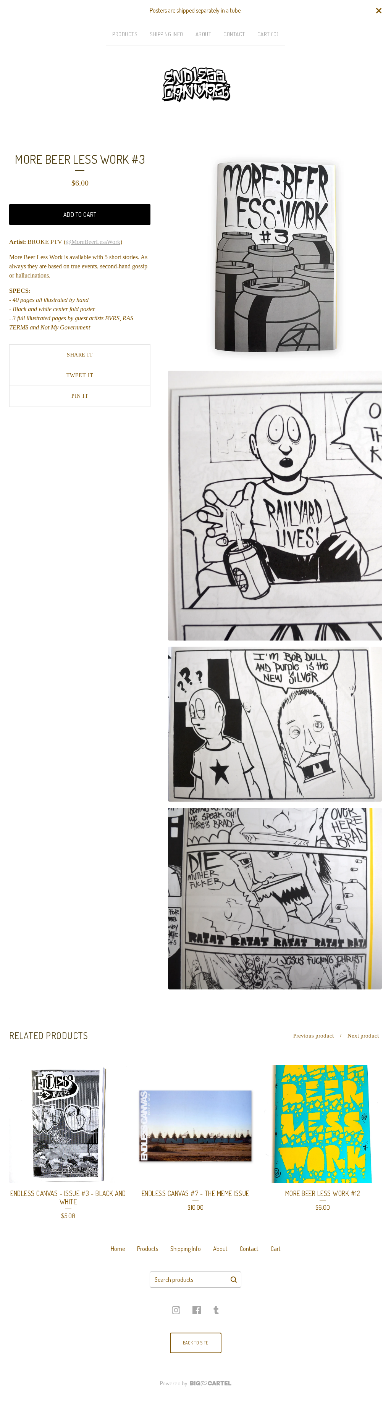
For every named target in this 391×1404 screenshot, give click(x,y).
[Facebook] (196, 1310)
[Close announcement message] (379, 11)
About (204, 34)
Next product (363, 1036)
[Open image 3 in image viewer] (275, 724)
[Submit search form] (233, 1279)
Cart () (268, 34)
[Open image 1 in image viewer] (275, 258)
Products (124, 34)
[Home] (195, 84)
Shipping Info (166, 34)
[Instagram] (176, 1310)
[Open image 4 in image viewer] (275, 898)
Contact (234, 34)
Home (118, 1248)
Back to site (195, 1343)
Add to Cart (80, 214)
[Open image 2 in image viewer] (275, 505)
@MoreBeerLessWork (93, 242)
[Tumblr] (216, 1310)
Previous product (313, 1036)
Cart (276, 1248)
